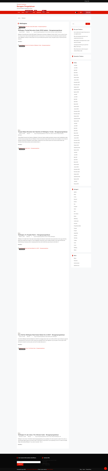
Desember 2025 (77, 82)
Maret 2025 (76, 104)
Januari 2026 (76, 79)
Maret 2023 (76, 162)
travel (75, 242)
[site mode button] (76, 12)
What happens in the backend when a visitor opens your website (81, 41)
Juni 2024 (75, 125)
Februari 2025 (76, 106)
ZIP (60, 436)
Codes (47, 436)
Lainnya (47, 12)
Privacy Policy (88, 469)
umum (75, 245)
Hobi (74, 211)
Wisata (75, 250)
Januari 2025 (76, 108)
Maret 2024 (76, 133)
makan (51, 133)
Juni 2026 (75, 67)
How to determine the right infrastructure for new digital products (82, 33)
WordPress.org (76, 265)
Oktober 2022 (76, 174)
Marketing (76, 218)
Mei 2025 (75, 99)
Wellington (20, 135)
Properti (75, 230)
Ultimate (53, 436)
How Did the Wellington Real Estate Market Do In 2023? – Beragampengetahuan (41, 335)
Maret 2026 (76, 75)
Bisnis (23, 12)
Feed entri (75, 260)
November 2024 (77, 113)
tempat (58, 133)
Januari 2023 (76, 166)
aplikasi (75, 192)
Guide (50, 436)
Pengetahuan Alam (77, 225)
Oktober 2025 (76, 87)
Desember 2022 (77, 169)
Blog (81, 469)
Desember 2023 (77, 140)
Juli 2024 (75, 123)
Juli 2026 (75, 65)
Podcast (75, 228)
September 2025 (77, 89)
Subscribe (88, 12)
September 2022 (77, 176)
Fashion (75, 201)
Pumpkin (49, 236)
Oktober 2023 (76, 145)
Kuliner (75, 216)
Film (44, 12)
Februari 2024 (76, 135)
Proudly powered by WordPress (32, 469)
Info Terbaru (29, 12)
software (75, 235)
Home (19, 12)
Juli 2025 (75, 94)
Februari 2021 (76, 183)
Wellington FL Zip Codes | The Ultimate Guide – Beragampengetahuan (38, 435)
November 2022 (77, 171)
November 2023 (77, 142)
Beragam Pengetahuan (26, 6)
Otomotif (75, 223)
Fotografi (75, 206)
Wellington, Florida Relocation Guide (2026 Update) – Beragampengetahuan (40, 30)
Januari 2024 (76, 137)
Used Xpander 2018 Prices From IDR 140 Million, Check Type (81, 45)
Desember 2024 (77, 111)
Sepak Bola (39, 12)
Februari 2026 (76, 77)
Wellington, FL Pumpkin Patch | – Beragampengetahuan (34, 235)
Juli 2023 (75, 152)
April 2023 (76, 159)
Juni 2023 (75, 154)
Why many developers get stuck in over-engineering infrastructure (81, 37)
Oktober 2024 (76, 116)
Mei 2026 (75, 70)
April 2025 (76, 101)
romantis (55, 133)
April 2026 (76, 72)
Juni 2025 (75, 96)
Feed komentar (76, 263)
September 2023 (77, 147)
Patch (46, 236)
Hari (49, 133)
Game (34, 12)
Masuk (75, 258)
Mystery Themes (50, 469)
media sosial (76, 221)
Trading (75, 240)
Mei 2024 (75, 128)
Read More (20, 41)
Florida (46, 133)
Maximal (28, 133)
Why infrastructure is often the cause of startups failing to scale (81, 50)
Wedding (75, 247)
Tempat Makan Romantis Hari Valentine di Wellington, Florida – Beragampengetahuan (42, 132)
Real (52, 336)
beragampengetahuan (41, 133)
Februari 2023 (76, 164)
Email (18, 460)
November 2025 (77, 84)
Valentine (61, 133)
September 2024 (77, 118)
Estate (46, 336)
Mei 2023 (75, 157)
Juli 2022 (75, 181)
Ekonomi (75, 199)
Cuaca (75, 196)
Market (49, 336)
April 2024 (76, 130)
